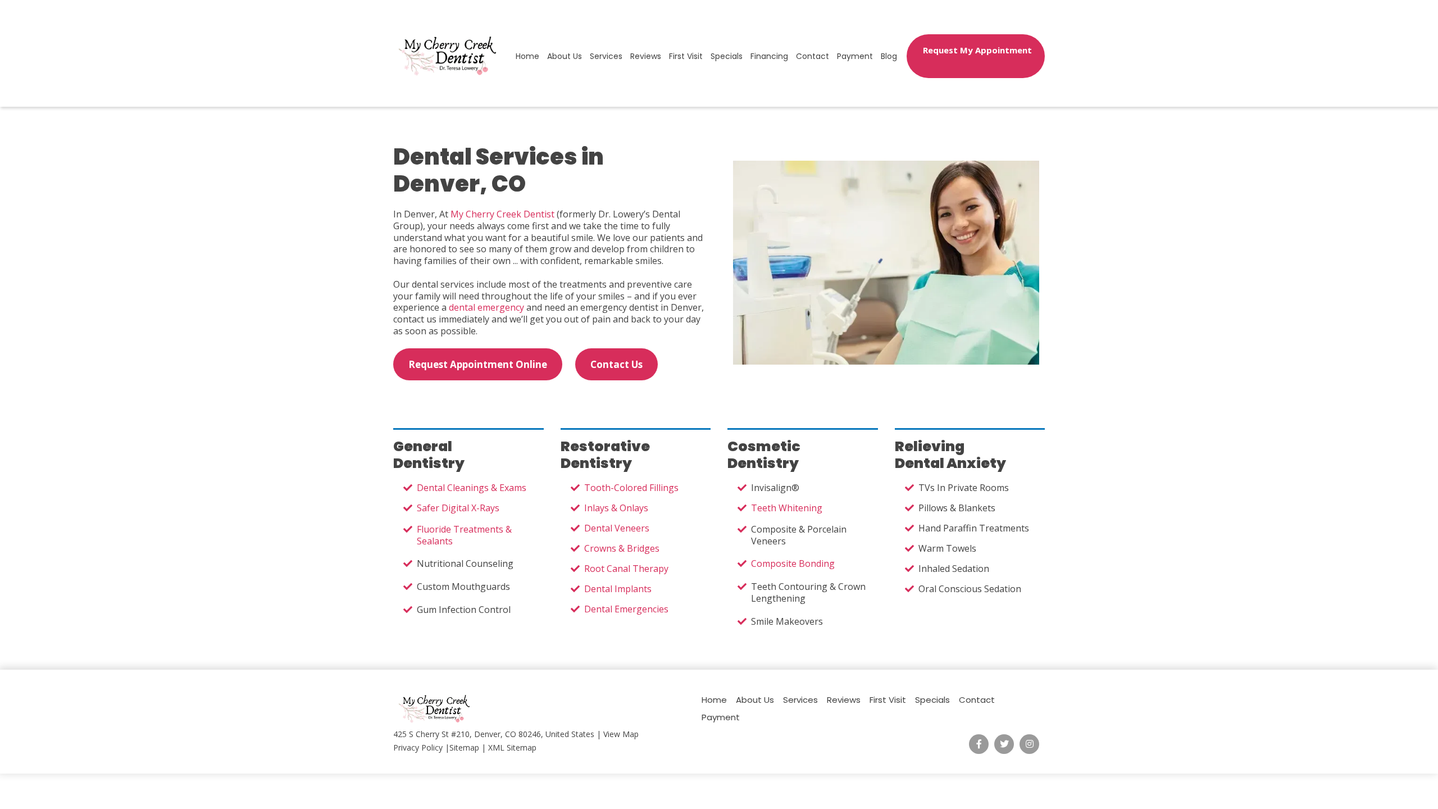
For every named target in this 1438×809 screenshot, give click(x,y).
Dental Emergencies (626, 609)
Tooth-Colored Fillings (631, 487)
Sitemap (464, 747)
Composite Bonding (793, 563)
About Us (564, 56)
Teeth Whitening (786, 508)
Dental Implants (618, 589)
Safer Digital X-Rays (458, 508)
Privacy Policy (418, 747)
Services (606, 56)
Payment (855, 56)
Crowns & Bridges (621, 548)
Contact (812, 56)
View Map (621, 734)
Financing (769, 56)
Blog (889, 56)
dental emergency (486, 307)
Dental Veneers (616, 528)
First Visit (686, 56)
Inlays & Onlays (616, 508)
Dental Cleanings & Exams (471, 487)
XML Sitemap (512, 747)
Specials (727, 56)
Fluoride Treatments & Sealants (464, 535)
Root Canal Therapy (626, 568)
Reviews (645, 56)
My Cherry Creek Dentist (502, 214)
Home (527, 56)
